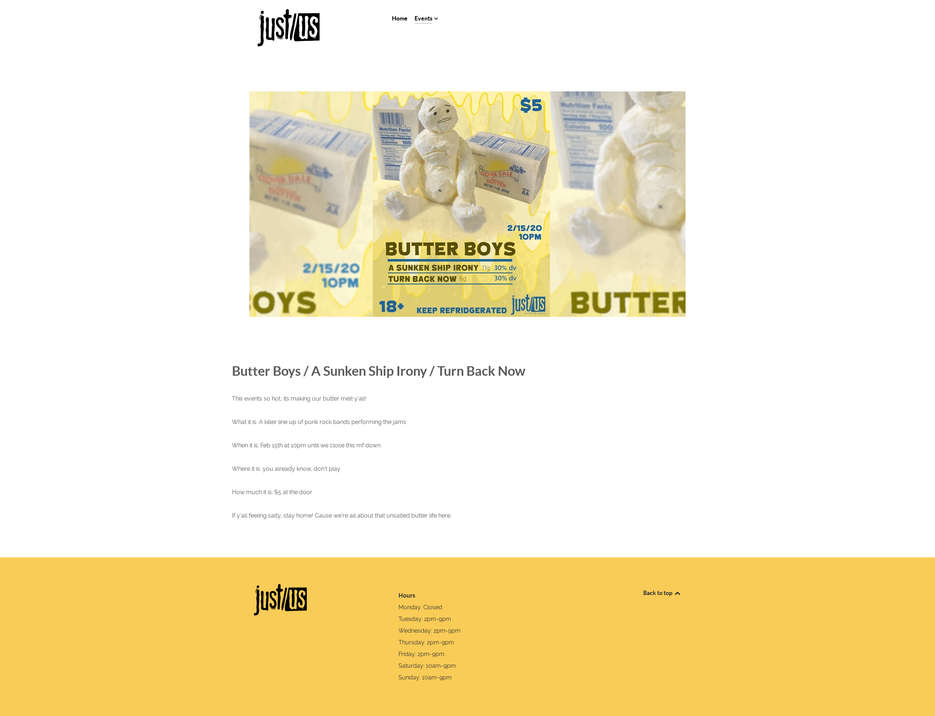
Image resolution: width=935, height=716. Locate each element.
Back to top (658, 593)
